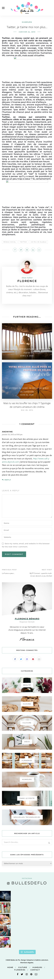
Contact (35, 970)
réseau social (9, 242)
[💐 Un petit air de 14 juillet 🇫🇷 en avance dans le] (5, 942)
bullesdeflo (29, 883)
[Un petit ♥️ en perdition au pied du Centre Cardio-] (5, 907)
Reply (8, 480)
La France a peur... (8, 573)
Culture (22, 967)
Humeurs (27, 22)
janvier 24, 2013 (27, 32)
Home (10, 967)
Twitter (23, 242)
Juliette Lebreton (41, 960)
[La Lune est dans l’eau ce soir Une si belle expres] (5, 896)
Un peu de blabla (38, 242)
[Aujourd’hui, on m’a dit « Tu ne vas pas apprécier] (5, 930)
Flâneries (19, 970)
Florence (27, 281)
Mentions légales (26, 963)
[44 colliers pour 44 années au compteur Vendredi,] (5, 919)
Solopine (30, 960)
